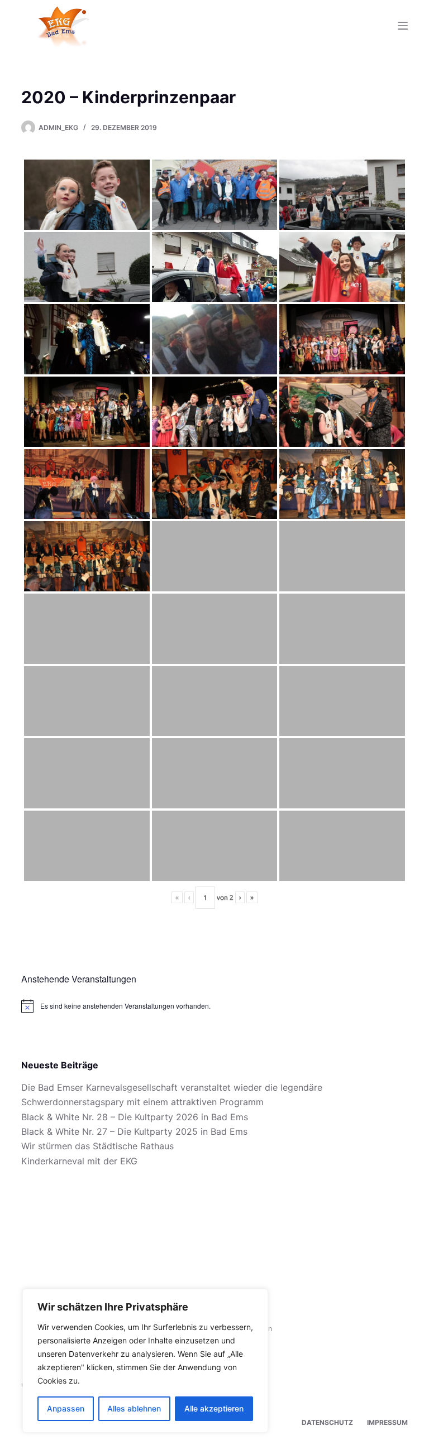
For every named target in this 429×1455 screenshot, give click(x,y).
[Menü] (403, 26)
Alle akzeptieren (214, 1408)
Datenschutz (327, 1422)
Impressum (387, 1422)
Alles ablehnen (134, 1408)
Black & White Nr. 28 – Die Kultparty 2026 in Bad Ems (134, 1116)
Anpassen (65, 1408)
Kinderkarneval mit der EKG (79, 1161)
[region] (145, 1361)
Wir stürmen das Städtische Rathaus (97, 1146)
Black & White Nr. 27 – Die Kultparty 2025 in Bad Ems (134, 1131)
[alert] (214, 1006)
